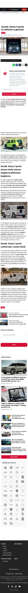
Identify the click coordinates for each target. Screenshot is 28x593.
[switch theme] (4, 10)
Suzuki (9, 99)
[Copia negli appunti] (26, 65)
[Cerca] (26, 12)
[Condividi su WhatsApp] (13, 65)
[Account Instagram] (12, 586)
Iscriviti (14, 94)
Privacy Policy (10, 574)
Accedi (24, 9)
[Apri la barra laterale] (2, 10)
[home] (1, 12)
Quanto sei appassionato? (11, 12)
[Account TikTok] (16, 586)
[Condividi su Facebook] (17, 65)
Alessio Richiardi (8, 35)
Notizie (3, 32)
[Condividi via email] (23, 65)
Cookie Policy (18, 574)
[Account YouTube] (20, 586)
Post (14, 345)
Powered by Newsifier (14, 589)
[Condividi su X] (20, 65)
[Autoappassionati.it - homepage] (14, 9)
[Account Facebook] (8, 586)
